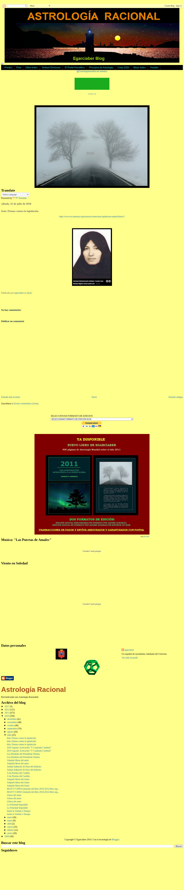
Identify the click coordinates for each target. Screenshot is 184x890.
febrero (10, 830)
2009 (7, 836)
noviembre (12, 722)
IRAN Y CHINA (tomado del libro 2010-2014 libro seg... (33, 789)
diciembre (12, 719)
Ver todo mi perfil (130, 657)
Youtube (154, 67)
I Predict (8, 67)
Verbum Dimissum (51, 67)
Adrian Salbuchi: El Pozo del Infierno (24, 766)
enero (10, 833)
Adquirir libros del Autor (18, 779)
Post (18, 67)
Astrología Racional (33, 689)
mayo (10, 820)
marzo (10, 827)
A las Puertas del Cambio (18, 773)
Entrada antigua (176, 397)
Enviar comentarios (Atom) (26, 403)
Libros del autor (14, 795)
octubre (11, 725)
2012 (7, 709)
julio (9, 735)
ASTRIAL (146, 536)
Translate (22, 198)
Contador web (92, 94)
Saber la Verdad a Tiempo (18, 811)
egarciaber (129, 650)
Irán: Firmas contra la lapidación (21, 738)
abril (9, 823)
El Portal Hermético (75, 67)
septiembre (12, 728)
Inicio (94, 397)
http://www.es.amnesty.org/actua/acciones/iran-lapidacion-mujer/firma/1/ (92, 216)
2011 (7, 712)
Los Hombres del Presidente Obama (23, 754)
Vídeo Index (31, 67)
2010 (7, 716)
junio (10, 817)
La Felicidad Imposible (17, 804)
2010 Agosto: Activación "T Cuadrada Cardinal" (29, 747)
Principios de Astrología (101, 67)
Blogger (115, 839)
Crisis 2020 (123, 67)
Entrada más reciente (10, 397)
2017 (7, 706)
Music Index (139, 67)
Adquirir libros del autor (18, 760)
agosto (10, 732)
